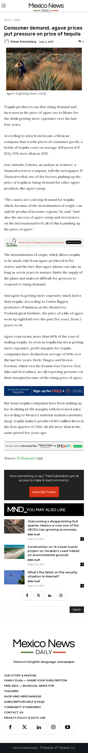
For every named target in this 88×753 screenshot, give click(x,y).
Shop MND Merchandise (22, 696)
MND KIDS (11, 685)
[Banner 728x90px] (44, 446)
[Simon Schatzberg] (7, 41)
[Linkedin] (49, 595)
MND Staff (34, 534)
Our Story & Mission (20, 675)
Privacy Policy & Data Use (24, 717)
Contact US (13, 712)
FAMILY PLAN (13, 680)
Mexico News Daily (24, 747)
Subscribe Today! (44, 492)
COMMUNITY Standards (22, 707)
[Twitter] (38, 595)
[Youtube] (67, 727)
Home (7, 20)
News (17, 20)
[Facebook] (27, 595)
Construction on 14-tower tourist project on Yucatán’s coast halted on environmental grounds (53, 551)
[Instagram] (60, 595)
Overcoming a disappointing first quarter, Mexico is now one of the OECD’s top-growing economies (53, 525)
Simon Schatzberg (23, 41)
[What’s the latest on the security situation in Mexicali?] (14, 577)
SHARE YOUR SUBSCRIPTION (46, 680)
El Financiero (26, 458)
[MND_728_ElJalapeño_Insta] (44, 242)
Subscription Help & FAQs (24, 701)
